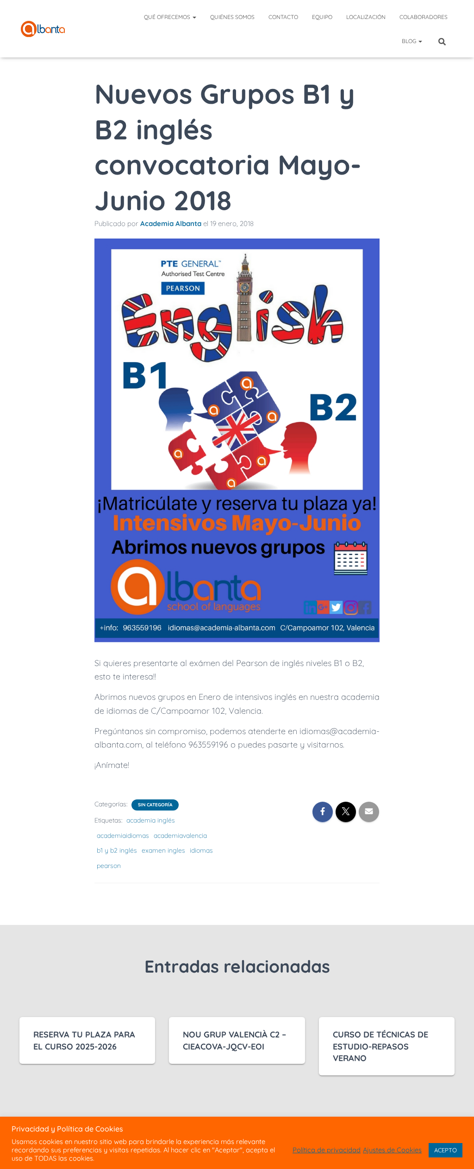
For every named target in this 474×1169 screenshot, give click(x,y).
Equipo (322, 16)
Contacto (283, 16)
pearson (109, 865)
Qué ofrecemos (168, 16)
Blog (410, 41)
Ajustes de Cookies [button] (392, 1150)
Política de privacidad (327, 1150)
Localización (366, 16)
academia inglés (150, 820)
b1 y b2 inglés (117, 850)
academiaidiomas (123, 835)
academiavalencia (180, 835)
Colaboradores (423, 16)
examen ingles (163, 850)
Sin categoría (155, 805)
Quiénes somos (232, 16)
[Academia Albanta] (42, 28)
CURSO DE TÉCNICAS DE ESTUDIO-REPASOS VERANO (380, 1046)
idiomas (201, 850)
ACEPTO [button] (445, 1150)
